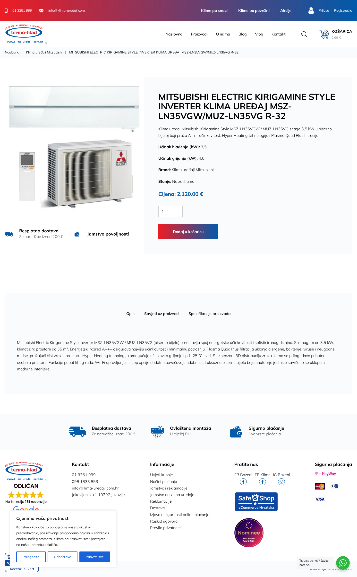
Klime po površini (254, 10)
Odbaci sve (62, 557)
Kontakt (279, 34)
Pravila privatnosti (166, 527)
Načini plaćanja (163, 481)
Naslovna (174, 34)
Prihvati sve (95, 557)
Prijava (324, 10)
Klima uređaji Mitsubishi (44, 52)
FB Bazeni (243, 474)
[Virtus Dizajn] (330, 569)
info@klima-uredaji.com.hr (95, 488)
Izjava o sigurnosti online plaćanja (179, 514)
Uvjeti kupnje (161, 474)
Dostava (157, 507)
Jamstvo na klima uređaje (172, 494)
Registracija (343, 10)
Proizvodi (199, 34)
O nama (223, 34)
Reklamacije (161, 501)
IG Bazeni (281, 474)
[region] (63, 538)
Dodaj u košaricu (188, 231)
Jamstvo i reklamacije (168, 488)
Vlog (259, 34)
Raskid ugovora (164, 521)
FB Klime (263, 474)
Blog (242, 34)
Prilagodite (31, 557)
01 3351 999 (84, 474)
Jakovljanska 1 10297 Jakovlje (98, 494)
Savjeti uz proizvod (161, 313)
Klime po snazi (214, 10)
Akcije (285, 10)
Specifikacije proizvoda (209, 313)
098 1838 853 (85, 481)
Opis (130, 313)
